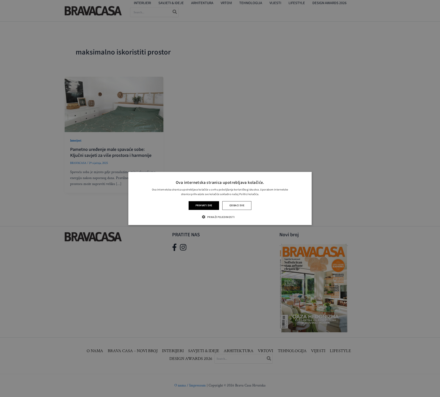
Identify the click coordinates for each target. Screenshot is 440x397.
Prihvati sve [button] (203, 205)
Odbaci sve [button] (236, 205)
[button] (219, 217)
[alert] (220, 198)
